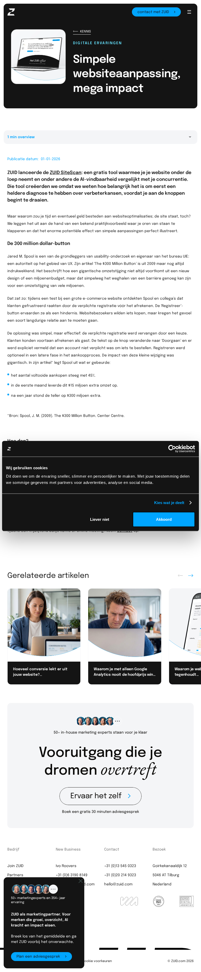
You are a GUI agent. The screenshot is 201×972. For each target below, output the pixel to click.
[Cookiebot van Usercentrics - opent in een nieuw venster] (172, 449)
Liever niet (99, 519)
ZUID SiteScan (65, 172)
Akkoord (164, 519)
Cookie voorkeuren (97, 961)
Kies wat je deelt (169, 502)
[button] (189, 11)
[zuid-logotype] (19, 11)
